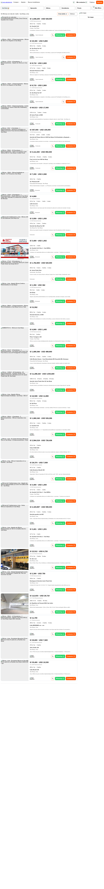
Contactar (70, 35)
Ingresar (99, 2)
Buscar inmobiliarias (34, 2)
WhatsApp (59, 35)
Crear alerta (61, 14)
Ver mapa (91, 17)
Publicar (92, 2)
